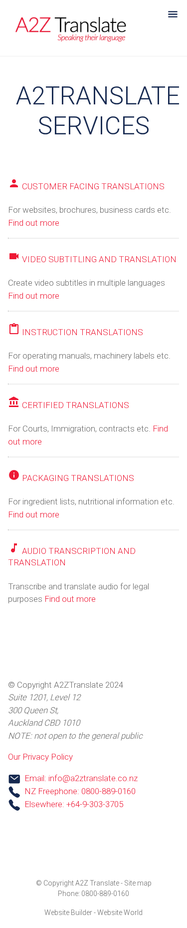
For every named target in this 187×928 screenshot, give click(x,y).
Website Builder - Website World (93, 913)
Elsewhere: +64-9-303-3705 (73, 804)
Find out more (33, 223)
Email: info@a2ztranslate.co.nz (81, 778)
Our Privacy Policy (40, 757)
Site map (138, 883)
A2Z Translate (97, 883)
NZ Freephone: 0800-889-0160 (80, 791)
